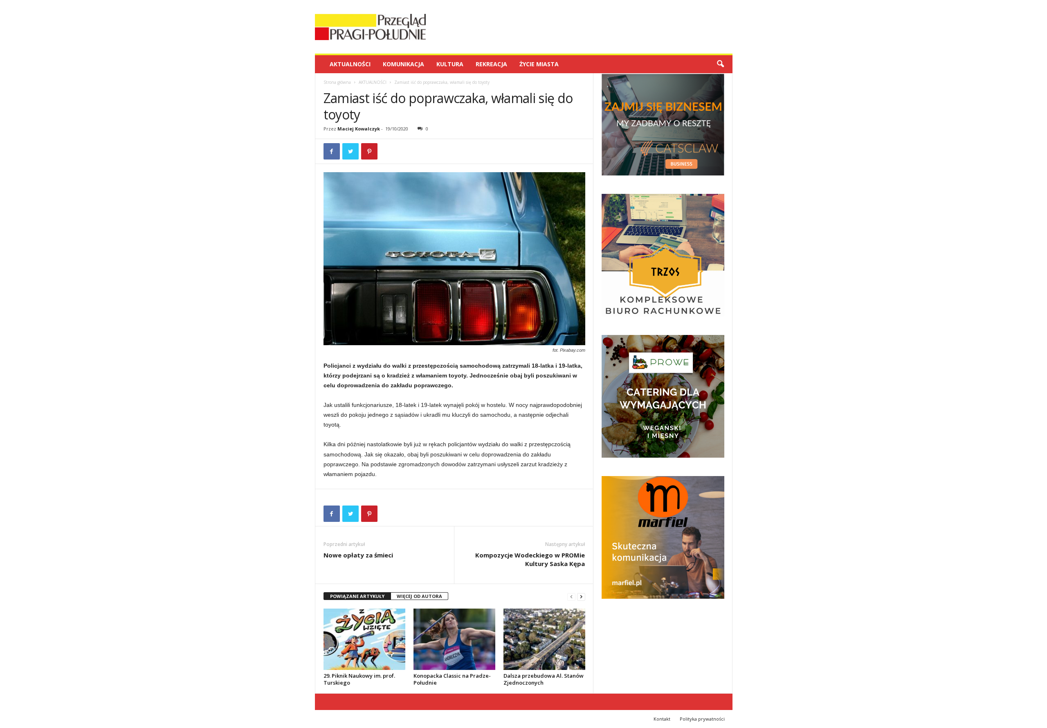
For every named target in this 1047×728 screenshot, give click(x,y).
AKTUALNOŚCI (350, 64)
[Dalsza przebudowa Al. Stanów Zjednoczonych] (544, 639)
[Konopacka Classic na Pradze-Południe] (454, 639)
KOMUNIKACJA (403, 64)
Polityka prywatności (702, 719)
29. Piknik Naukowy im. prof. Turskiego (359, 679)
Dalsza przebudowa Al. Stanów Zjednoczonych (543, 679)
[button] (720, 64)
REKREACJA (491, 64)
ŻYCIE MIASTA (539, 64)
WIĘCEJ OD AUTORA (419, 596)
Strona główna (337, 82)
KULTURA (449, 64)
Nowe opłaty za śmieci (358, 555)
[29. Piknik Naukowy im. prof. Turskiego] (364, 639)
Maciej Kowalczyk (358, 129)
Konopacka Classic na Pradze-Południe (452, 679)
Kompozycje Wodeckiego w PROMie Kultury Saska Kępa (530, 559)
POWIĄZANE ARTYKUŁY (357, 596)
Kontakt (662, 719)
